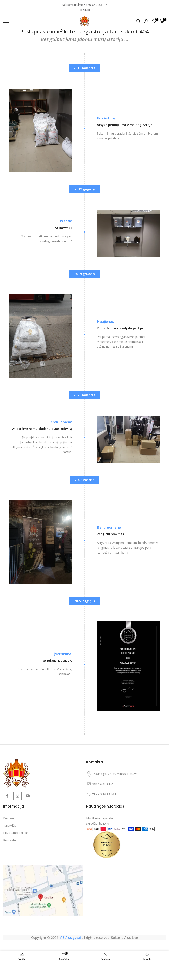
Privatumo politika (15, 833)
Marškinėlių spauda (99, 818)
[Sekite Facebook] (7, 796)
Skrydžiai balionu (97, 823)
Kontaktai (9, 840)
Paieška (8, 818)
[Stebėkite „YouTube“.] (28, 796)
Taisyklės (9, 825)
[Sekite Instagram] (17, 796)
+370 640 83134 (96, 4)
